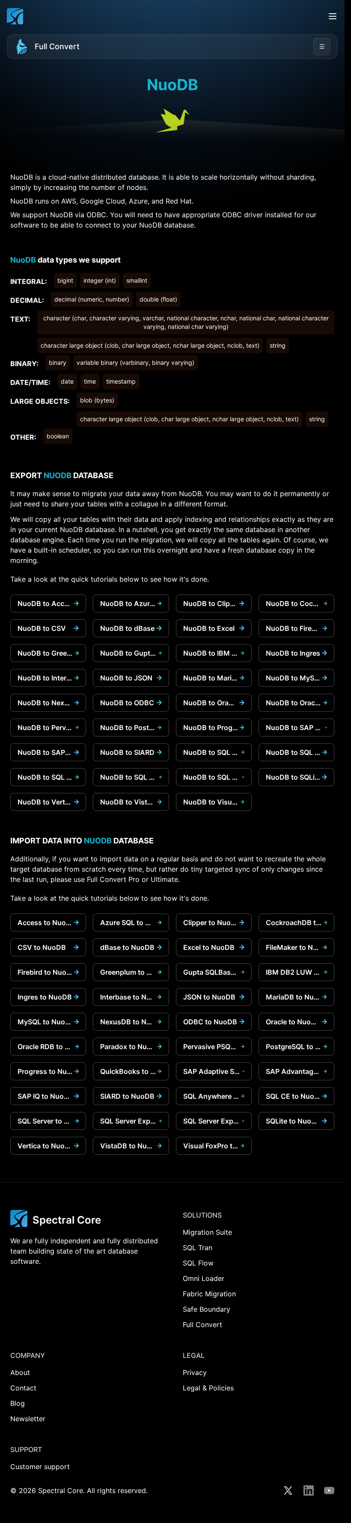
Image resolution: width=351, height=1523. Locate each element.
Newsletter (27, 1418)
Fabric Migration (209, 1293)
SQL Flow (198, 1263)
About (20, 1372)
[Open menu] (332, 16)
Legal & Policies (208, 1388)
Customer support (40, 1466)
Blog (17, 1403)
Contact (23, 1388)
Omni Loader (203, 1278)
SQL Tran (197, 1247)
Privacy (195, 1372)
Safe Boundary (206, 1309)
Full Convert (57, 46)
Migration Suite (207, 1232)
